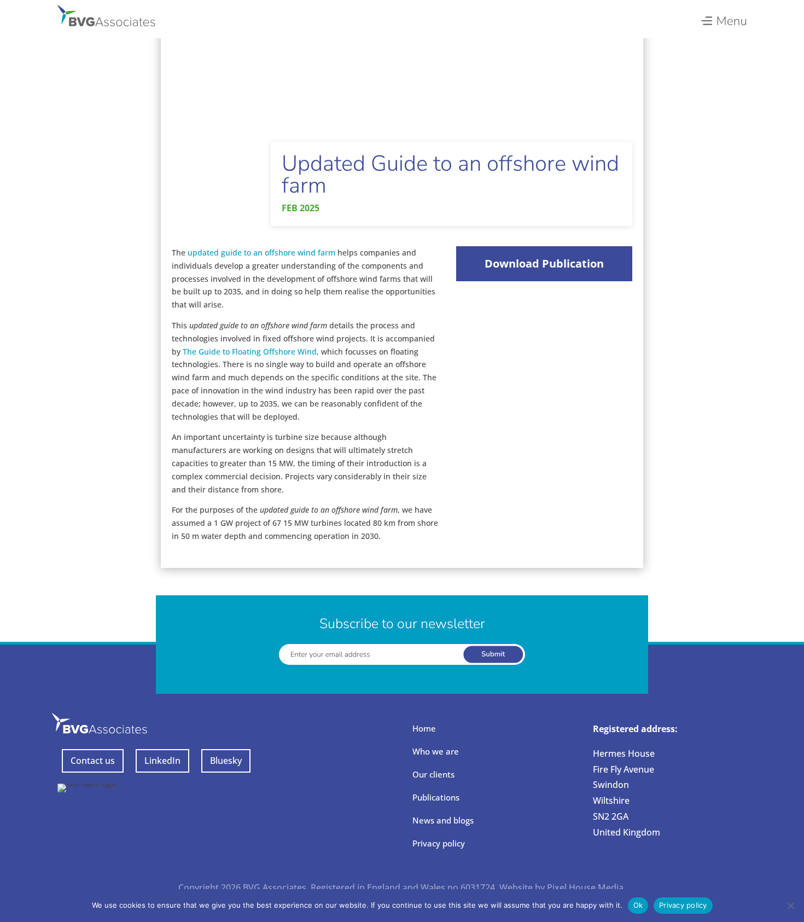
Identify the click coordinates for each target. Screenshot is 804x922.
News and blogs (443, 820)
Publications (435, 797)
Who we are (435, 751)
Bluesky (226, 761)
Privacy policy (438, 843)
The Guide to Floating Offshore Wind (250, 351)
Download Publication (544, 263)
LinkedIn (162, 761)
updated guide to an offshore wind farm (261, 252)
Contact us (93, 761)
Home (424, 728)
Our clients (433, 774)
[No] (790, 905)
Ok (638, 905)
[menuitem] (723, 18)
